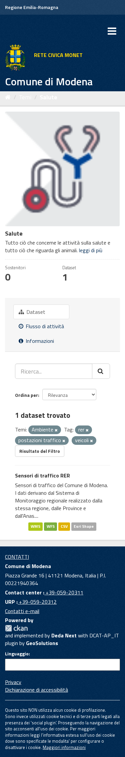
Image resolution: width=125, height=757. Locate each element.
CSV (64, 526)
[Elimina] (56, 430)
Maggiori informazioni (64, 747)
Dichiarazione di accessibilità (36, 690)
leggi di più (90, 250)
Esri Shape (84, 526)
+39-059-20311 (63, 592)
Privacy (13, 682)
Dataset (35, 312)
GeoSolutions (42, 643)
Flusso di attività (44, 326)
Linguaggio (17, 653)
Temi (25, 97)
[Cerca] (101, 371)
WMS (35, 526)
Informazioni (39, 341)
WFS (51, 526)
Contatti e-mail (22, 611)
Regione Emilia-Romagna (31, 7)
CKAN (16, 628)
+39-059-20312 (37, 602)
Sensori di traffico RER (42, 475)
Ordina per (26, 394)
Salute (48, 97)
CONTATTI (17, 557)
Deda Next (64, 635)
